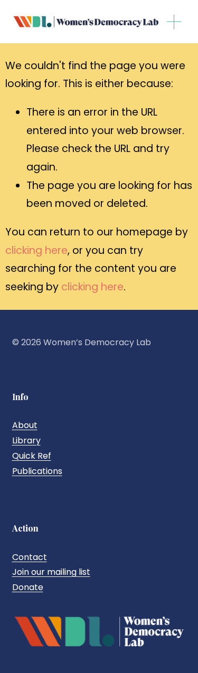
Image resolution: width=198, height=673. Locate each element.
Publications (37, 471)
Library (26, 440)
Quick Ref (31, 456)
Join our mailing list (51, 572)
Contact (29, 557)
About (24, 425)
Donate (27, 587)
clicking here (36, 250)
